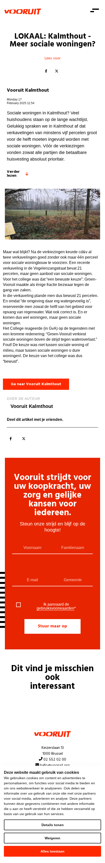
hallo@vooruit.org (55, 765)
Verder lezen (13, 174)
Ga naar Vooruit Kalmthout (36, 384)
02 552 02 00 (54, 759)
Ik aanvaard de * (56, 606)
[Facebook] (46, 71)
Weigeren (52, 838)
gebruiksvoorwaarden (55, 608)
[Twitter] (56, 71)
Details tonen (53, 825)
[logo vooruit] (22, 11)
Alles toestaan (52, 851)
